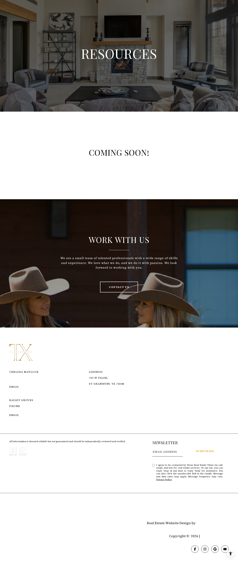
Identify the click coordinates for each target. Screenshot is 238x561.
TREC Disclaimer (102, 404)
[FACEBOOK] (195, 549)
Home (14, 509)
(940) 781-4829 (19, 410)
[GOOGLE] (215, 549)
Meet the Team (65, 509)
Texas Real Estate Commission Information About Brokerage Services (149, 400)
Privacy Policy (164, 479)
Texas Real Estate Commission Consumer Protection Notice (140, 395)
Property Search (36, 509)
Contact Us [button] (119, 287)
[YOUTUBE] (225, 549)
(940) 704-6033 (19, 382)
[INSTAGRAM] (205, 549)
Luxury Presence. (212, 523)
